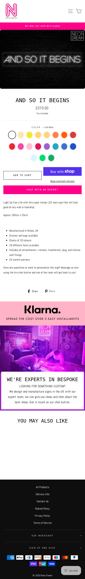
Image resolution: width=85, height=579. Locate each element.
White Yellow (38, 135)
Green (51, 158)
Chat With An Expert (42, 189)
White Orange (55, 135)
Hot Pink (38, 146)
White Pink (20, 146)
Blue (72, 146)
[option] (42, 26)
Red (12, 146)
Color (43, 127)
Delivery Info (42, 494)
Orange (64, 135)
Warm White (20, 135)
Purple (46, 146)
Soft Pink (29, 146)
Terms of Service (42, 523)
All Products (42, 487)
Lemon (29, 135)
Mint (33, 158)
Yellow (46, 135)
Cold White (12, 135)
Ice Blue (55, 146)
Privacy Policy (42, 515)
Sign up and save (42, 547)
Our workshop (42, 535)
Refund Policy (42, 508)
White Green (42, 158)
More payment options (62, 181)
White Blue (64, 146)
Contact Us (43, 501)
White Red (72, 135)
